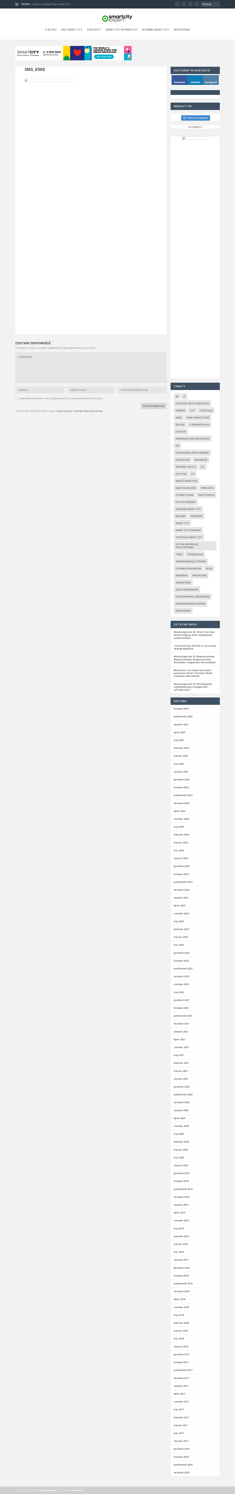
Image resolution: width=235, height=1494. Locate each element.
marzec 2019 (181, 1244)
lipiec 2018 (179, 1299)
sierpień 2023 (181, 897)
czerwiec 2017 (181, 1401)
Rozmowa (196, 516)
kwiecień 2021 (181, 1062)
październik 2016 (183, 1464)
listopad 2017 (181, 1362)
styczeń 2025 (181, 771)
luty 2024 (179, 850)
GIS (177, 445)
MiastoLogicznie (186, 487)
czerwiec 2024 (181, 818)
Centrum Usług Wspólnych (192, 403)
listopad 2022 (181, 960)
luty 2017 (179, 1433)
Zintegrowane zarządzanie (193, 596)
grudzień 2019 (181, 1173)
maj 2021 (179, 1055)
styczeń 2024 (181, 858)
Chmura (180, 410)
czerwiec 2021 (181, 1047)
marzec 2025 (181, 755)
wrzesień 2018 (181, 1291)
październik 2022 (183, 968)
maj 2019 (179, 1228)
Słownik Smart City (155, 29)
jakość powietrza (186, 480)
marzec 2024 (181, 842)
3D (177, 396)
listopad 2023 (181, 874)
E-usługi (181, 431)
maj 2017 (179, 1409)
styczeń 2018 (181, 1346)
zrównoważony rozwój (190, 603)
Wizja (209, 568)
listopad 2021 (181, 1007)
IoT (203, 466)
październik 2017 (183, 1370)
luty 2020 (179, 1157)
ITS (193, 473)
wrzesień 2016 (181, 1472)
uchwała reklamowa (188, 568)
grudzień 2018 (181, 1267)
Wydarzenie (199, 575)
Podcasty (94, 29)
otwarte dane (185, 494)
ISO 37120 (181, 473)
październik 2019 (183, 1189)
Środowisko (183, 610)
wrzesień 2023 (181, 889)
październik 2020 (183, 1094)
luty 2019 (179, 1251)
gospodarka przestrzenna (192, 452)
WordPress (77, 1490)
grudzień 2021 (181, 1000)
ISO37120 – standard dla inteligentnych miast (55, 4)
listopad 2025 (181, 708)
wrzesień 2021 (181, 1023)
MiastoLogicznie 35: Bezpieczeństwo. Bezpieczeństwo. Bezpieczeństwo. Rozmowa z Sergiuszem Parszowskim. (195, 659)
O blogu (50, 29)
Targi (179, 554)
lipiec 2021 (179, 1039)
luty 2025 (179, 763)
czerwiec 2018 (181, 1307)
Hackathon (183, 459)
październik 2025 (183, 716)
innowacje (200, 459)
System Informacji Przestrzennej (187, 546)
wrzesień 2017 (181, 1378)
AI (184, 396)
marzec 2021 (181, 1070)
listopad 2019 (181, 1181)
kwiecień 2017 (181, 1417)
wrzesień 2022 (181, 976)
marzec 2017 (181, 1425)
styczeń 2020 (181, 1165)
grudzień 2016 (181, 1448)
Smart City (182, 523)
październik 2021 (183, 1015)
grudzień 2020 (181, 1086)
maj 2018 (179, 1315)
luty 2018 (179, 1338)
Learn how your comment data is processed (79, 410)
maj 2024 (179, 826)
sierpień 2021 (181, 1031)
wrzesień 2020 (181, 1102)
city (192, 410)
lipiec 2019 (179, 1212)
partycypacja (206, 494)
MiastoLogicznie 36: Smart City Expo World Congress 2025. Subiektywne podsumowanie (194, 634)
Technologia (195, 554)
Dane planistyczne (197, 417)
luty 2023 (179, 944)
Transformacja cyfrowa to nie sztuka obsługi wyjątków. (195, 647)
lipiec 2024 (179, 811)
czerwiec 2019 (181, 1220)
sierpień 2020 (181, 1110)
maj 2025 (179, 740)
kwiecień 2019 (181, 1236)
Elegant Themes (47, 1490)
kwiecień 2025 (181, 747)
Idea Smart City (71, 29)
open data (207, 487)
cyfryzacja (206, 410)
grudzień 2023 (181, 866)
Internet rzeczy (186, 466)
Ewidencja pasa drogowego (193, 438)
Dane (179, 417)
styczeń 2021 (181, 1078)
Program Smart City (188, 509)
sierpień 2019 (181, 1204)
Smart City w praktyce (121, 29)
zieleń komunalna (187, 589)
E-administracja (199, 424)
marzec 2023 (181, 936)
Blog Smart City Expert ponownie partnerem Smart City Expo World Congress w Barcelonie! (193, 673)
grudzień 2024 (181, 779)
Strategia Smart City (189, 537)
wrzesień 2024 (181, 803)
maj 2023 (179, 921)
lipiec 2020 (179, 1118)
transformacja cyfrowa (191, 561)
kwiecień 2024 (181, 834)
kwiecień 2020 (181, 1141)
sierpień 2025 (181, 724)
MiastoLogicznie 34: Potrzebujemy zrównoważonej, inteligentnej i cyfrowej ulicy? (193, 686)
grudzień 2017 (181, 1354)
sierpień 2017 (181, 1385)
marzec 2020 (181, 1149)
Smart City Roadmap (188, 530)
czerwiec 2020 (181, 1126)
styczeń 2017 (181, 1440)
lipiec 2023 (179, 905)
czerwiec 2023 (181, 913)
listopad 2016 (181, 1456)
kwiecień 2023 (181, 929)
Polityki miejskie (186, 501)
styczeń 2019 (181, 1259)
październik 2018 (183, 1283)
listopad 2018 (181, 1275)
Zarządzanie (183, 582)
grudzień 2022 (181, 952)
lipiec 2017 (179, 1393)
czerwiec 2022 (181, 984)
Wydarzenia (182, 29)
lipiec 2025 (179, 732)
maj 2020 (179, 1133)
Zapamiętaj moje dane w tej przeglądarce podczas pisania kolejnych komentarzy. (61, 398)
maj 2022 (179, 992)
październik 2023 (183, 881)
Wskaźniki (182, 575)
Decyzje (180, 424)
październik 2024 (183, 795)
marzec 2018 (181, 1330)
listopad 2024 (181, 787)
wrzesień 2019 (181, 1196)
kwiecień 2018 (181, 1322)
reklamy (181, 516)
